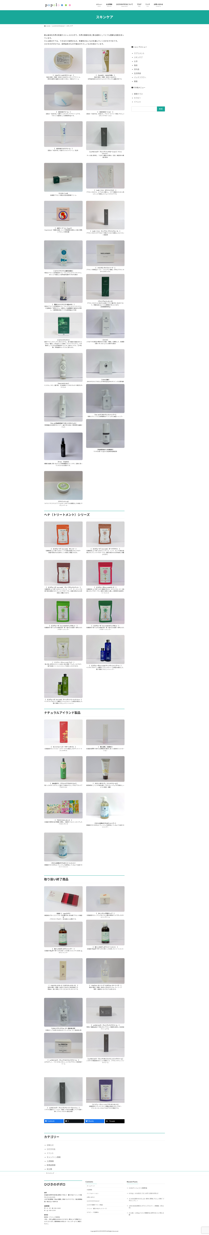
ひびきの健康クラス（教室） (95, 1205)
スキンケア (138, 57)
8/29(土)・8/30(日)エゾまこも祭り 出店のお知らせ (143, 1193)
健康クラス (138, 94)
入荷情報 (50, 1161)
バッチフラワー (140, 77)
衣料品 (136, 69)
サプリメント (139, 53)
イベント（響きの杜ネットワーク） (97, 1208)
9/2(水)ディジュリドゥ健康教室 (138, 1188)
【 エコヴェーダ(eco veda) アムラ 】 (63, 662)
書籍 (135, 81)
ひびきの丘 (51, 1149)
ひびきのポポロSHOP (93, 1201)
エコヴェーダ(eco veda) (100, 1104)
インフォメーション (93, 1193)
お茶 (135, 61)
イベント (137, 102)
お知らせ (50, 1145)
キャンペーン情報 (54, 1157)
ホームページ (91, 1186)
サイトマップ (50, 1173)
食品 (135, 65)
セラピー (137, 98)
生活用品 (137, 73)
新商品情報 (51, 1165)
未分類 (49, 1169)
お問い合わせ (91, 1197)
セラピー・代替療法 (93, 1212)
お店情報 (89, 1190)
